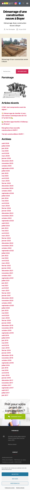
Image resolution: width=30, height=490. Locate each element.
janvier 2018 (6, 378)
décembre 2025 (7, 161)
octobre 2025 (7, 166)
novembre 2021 (7, 273)
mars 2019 (5, 348)
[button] (23, 3)
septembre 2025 (8, 168)
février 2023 (6, 238)
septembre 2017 (8, 388)
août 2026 (5, 143)
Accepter (15, 474)
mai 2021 (5, 285)
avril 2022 (5, 260)
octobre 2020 (7, 303)
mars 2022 (6, 263)
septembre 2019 (8, 333)
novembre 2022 (7, 245)
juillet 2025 (6, 171)
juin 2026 (5, 148)
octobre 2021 (6, 275)
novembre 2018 (7, 358)
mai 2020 (5, 313)
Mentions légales (20, 487)
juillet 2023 (6, 226)
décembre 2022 (7, 243)
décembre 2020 (7, 298)
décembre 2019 (7, 325)
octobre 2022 (6, 248)
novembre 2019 (7, 328)
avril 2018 (5, 373)
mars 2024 (6, 206)
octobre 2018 (6, 360)
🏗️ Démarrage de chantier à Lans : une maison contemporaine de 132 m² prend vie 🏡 (14, 115)
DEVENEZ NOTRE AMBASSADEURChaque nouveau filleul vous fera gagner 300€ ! (17, 438)
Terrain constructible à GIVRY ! (13, 134)
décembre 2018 (7, 355)
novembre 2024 (7, 188)
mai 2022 (5, 258)
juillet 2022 (6, 253)
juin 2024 (5, 198)
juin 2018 (5, 368)
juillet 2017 (6, 393)
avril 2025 (5, 178)
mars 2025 (6, 181)
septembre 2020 (8, 305)
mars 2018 (5, 375)
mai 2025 (5, 176)
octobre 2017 (6, 385)
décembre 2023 (7, 213)
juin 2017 (5, 395)
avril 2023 (5, 233)
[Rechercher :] (8, 71)
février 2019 (6, 350)
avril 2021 (5, 288)
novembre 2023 (7, 216)
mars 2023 (6, 236)
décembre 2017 (7, 380)
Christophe (11, 29)
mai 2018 (5, 370)
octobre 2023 (7, 218)
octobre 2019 (6, 330)
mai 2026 (5, 151)
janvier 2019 (6, 353)
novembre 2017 (7, 383)
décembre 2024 (7, 186)
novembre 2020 (7, 300)
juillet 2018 (6, 365)
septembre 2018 (8, 363)
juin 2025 (5, 173)
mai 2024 (5, 201)
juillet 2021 (6, 280)
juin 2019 (5, 340)
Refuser (15, 479)
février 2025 (6, 183)
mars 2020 (6, 318)
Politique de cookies (10, 487)
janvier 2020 (6, 323)
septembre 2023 (8, 221)
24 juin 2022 (22, 29)
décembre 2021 (7, 270)
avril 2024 (5, 203)
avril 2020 (5, 315)
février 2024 (6, 208)
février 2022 (6, 265)
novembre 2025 (7, 163)
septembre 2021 (8, 278)
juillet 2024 (6, 196)
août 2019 (5, 335)
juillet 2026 (6, 146)
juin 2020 (5, 310)
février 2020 (6, 320)
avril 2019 (5, 345)
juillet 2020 (6, 308)
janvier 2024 (6, 211)
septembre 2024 (8, 193)
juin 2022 (5, 255)
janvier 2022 (6, 268)
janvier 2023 (6, 241)
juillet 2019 (6, 338)
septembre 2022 (8, 250)
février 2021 (6, 293)
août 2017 (5, 390)
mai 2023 (5, 231)
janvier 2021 (6, 295)
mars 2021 (5, 290)
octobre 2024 (7, 191)
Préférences (15, 483)
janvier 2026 (6, 158)
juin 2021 (5, 283)
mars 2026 (6, 156)
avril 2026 (5, 153)
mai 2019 (5, 343)
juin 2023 (5, 228)
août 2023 (5, 223)
